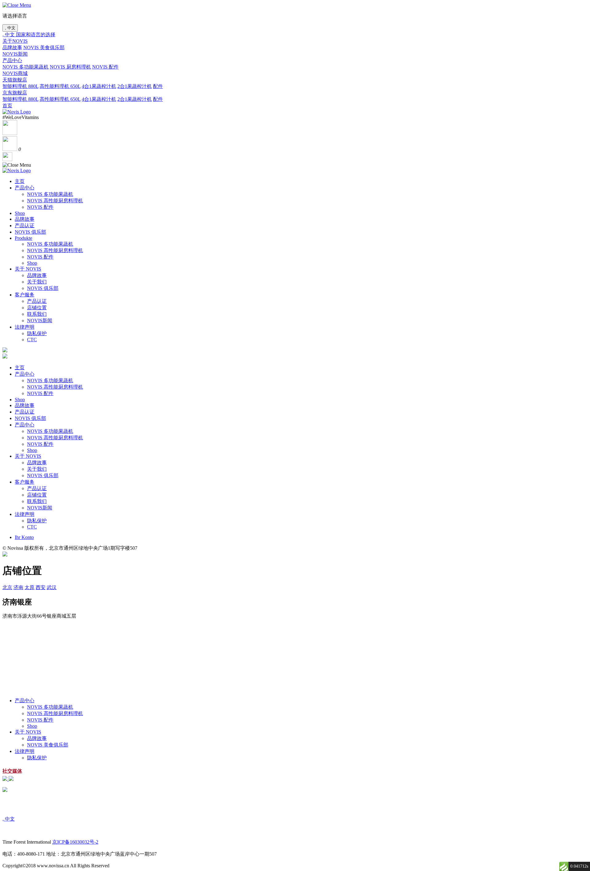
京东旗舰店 (14, 92)
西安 (40, 587)
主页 (20, 181)
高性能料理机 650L (60, 86)
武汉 (52, 587)
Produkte (23, 238)
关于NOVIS (15, 41)
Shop (20, 213)
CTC (32, 339)
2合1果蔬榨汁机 (134, 86)
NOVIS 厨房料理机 (70, 66)
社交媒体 (12, 771)
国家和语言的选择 (35, 34)
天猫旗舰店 (14, 79)
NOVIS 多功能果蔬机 (25, 66)
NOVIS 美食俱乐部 (44, 47)
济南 (18, 587)
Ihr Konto (24, 537)
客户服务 (24, 294)
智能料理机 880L (20, 86)
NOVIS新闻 (15, 54)
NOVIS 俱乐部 (30, 232)
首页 (7, 105)
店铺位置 (37, 307)
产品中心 (12, 60)
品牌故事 (12, 47)
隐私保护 (37, 333)
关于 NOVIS (28, 268)
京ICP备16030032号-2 (75, 842)
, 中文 (10, 28)
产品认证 (24, 225)
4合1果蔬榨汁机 (99, 86)
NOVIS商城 (15, 73)
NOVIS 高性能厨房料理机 (55, 200)
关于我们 (37, 281)
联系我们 (37, 314)
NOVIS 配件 (105, 66)
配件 (158, 86)
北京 (7, 587)
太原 (29, 587)
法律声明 (24, 327)
